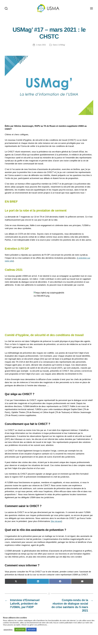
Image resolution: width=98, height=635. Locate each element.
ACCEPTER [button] (20, 629)
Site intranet (56, 521)
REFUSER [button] (31, 629)
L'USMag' (61, 45)
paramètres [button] (8, 630)
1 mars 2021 (41, 45)
